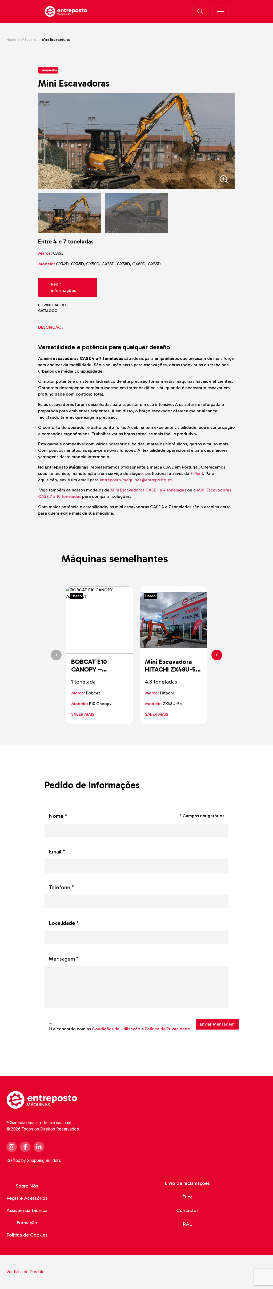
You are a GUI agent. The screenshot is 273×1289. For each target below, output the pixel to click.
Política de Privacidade (167, 1028)
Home (11, 39)
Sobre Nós (27, 1186)
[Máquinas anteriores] (56, 655)
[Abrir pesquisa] (200, 11)
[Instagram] (11, 1147)
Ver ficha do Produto (25, 1271)
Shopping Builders (44, 1160)
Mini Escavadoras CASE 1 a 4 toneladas (148, 490)
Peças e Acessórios (26, 1198)
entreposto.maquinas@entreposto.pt (136, 479)
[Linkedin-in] (39, 1147)
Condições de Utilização (116, 1028)
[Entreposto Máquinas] (66, 11)
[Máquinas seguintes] (216, 655)
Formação (27, 1223)
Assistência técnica (26, 1210)
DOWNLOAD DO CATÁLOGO (62, 308)
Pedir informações (63, 287)
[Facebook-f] (25, 1147)
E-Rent (196, 473)
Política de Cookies (26, 1235)
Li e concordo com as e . (120, 1029)
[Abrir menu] (220, 11)
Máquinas (29, 39)
